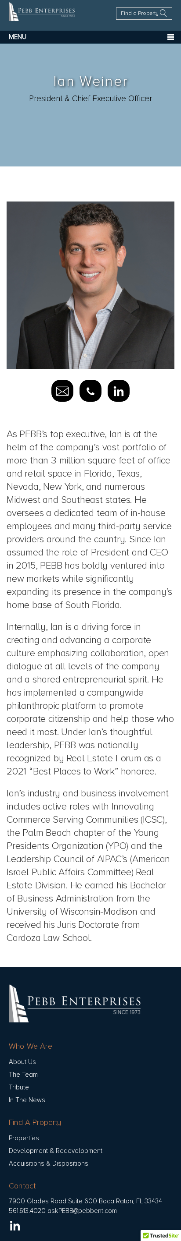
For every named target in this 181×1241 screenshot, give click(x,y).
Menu (17, 37)
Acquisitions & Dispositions (48, 1163)
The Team (23, 1074)
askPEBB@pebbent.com (82, 1211)
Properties (24, 1138)
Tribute (19, 1087)
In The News (27, 1100)
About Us (22, 1062)
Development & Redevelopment (55, 1151)
